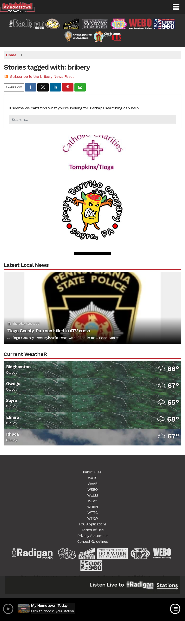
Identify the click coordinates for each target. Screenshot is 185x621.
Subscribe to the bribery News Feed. (42, 76)
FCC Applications (92, 524)
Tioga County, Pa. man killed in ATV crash (48, 330)
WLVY (92, 501)
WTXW (92, 518)
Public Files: (92, 472)
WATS (92, 478)
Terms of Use (92, 530)
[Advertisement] (92, 141)
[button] (176, 7)
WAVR (92, 484)
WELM (92, 495)
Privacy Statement (92, 536)
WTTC (92, 512)
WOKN (92, 507)
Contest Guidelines (92, 541)
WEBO (92, 489)
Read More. (109, 337)
